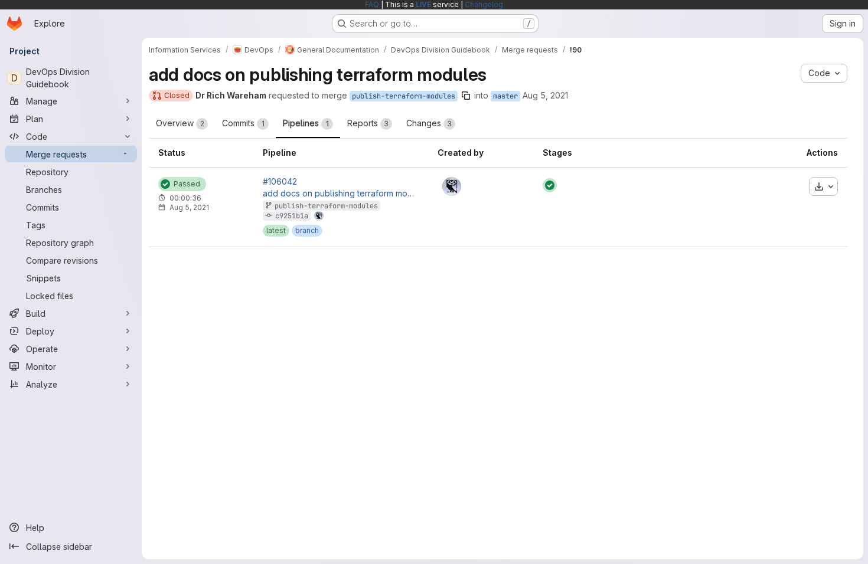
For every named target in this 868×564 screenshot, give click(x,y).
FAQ (372, 4)
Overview (180, 123)
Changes (429, 123)
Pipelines (306, 123)
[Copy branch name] (466, 95)
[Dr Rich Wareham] (451, 186)
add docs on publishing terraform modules (341, 193)
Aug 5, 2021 (545, 95)
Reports (368, 123)
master (505, 96)
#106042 (280, 181)
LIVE (423, 4)
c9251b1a (291, 216)
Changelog (484, 4)
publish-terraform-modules (403, 96)
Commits (243, 123)
